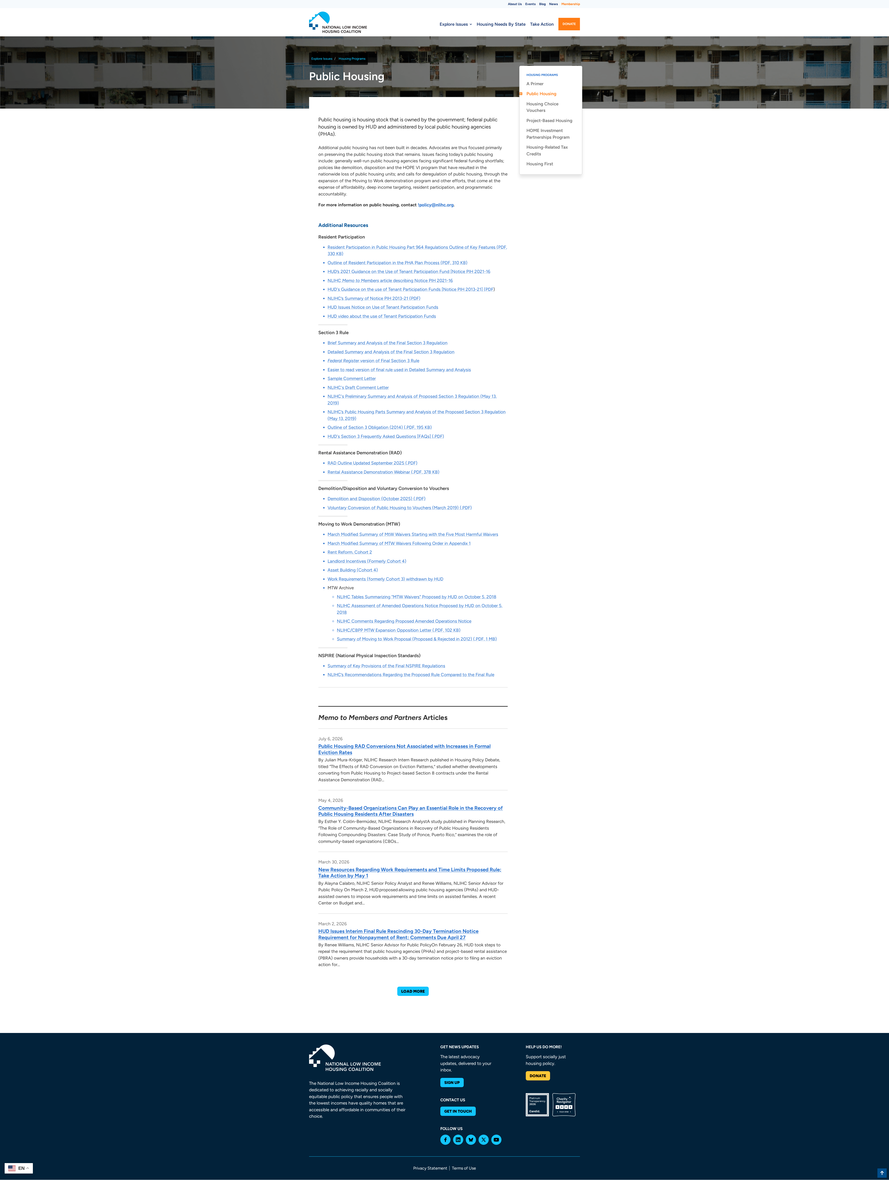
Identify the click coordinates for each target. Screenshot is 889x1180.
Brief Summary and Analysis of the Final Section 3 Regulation (388, 342)
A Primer (535, 83)
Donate (569, 24)
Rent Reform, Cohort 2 (350, 552)
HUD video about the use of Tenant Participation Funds (382, 316)
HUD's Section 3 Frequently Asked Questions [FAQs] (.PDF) (386, 436)
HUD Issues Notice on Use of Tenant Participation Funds (383, 307)
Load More (413, 991)
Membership (570, 4)
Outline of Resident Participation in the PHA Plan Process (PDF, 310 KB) (397, 262)
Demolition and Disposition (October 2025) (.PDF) (377, 498)
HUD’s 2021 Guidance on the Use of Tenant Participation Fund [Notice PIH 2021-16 (409, 271)
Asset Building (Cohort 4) (353, 570)
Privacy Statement (430, 1168)
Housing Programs (352, 59)
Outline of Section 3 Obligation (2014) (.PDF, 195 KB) (380, 427)
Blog (542, 4)
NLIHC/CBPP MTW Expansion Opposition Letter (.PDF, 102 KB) (398, 630)
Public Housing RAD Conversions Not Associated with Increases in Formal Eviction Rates (404, 749)
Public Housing (541, 94)
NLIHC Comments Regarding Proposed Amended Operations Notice (404, 621)
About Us (515, 4)
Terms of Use (464, 1168)
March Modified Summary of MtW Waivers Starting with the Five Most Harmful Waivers (413, 534)
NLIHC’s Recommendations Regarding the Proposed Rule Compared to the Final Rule (411, 674)
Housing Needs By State (501, 24)
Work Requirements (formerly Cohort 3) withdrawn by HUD (385, 579)
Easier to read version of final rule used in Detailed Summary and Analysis (399, 369)
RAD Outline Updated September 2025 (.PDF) (372, 463)
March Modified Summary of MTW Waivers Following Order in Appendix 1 (399, 543)
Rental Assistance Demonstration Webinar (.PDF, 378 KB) (383, 472)
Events (530, 4)
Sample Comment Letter (352, 378)
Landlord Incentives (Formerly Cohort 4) (367, 561)
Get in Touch (458, 1111)
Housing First (539, 164)
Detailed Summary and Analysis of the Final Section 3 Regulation (391, 352)
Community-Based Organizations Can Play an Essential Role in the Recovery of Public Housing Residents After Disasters (410, 811)
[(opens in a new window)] (445, 1140)
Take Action (542, 24)
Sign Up (452, 1082)
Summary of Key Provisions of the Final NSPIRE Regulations (386, 665)
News (553, 4)
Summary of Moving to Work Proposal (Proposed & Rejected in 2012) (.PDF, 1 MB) (417, 639)
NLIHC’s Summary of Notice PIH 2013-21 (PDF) (374, 298)
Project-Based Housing (549, 120)
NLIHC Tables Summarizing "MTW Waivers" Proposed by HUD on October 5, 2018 (416, 596)
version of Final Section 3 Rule (373, 360)
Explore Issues (454, 24)
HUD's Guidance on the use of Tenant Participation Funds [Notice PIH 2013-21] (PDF (410, 289)
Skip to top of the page (882, 1173)
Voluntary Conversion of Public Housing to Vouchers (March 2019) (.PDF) (400, 507)
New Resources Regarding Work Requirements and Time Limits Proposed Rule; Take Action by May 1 (409, 872)
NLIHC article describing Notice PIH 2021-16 (390, 280)
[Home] (338, 22)
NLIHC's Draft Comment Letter (358, 387)
